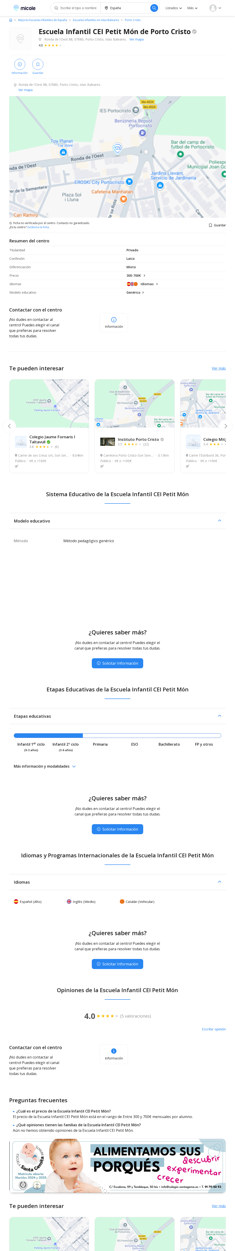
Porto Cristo (133, 20)
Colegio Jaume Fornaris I (52, 439)
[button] (117, 521)
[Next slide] (226, 426)
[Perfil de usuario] (215, 8)
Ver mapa (136, 39)
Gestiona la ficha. (38, 227)
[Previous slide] (9, 426)
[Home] (10, 20)
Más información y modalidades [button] (42, 766)
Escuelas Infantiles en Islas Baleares (96, 20)
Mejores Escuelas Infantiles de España (42, 20)
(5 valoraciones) (135, 1016)
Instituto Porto (138, 439)
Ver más (219, 368)
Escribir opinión (214, 1029)
